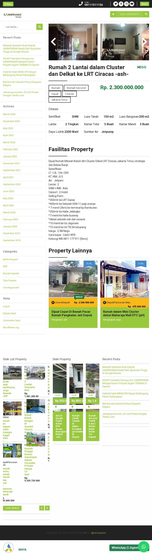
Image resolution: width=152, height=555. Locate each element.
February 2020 (10, 219)
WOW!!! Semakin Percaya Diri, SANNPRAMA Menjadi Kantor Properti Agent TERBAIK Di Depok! (21, 61)
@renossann (98, 532)
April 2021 (8, 177)
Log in (6, 306)
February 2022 (10, 149)
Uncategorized (11, 287)
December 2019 (11, 233)
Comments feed (11, 320)
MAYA (23, 549)
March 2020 (9, 212)
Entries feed (9, 313)
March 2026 (9, 114)
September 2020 (12, 184)
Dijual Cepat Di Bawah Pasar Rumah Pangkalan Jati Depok (72, 313)
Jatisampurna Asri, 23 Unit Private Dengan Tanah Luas (21, 94)
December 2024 (11, 121)
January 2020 (10, 226)
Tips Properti (9, 280)
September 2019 (12, 240)
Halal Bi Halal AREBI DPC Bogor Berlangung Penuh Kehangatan (19, 73)
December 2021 (11, 163)
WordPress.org (11, 327)
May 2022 (8, 128)
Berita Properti (10, 259)
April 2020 (8, 205)
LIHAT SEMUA (12, 508)
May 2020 (8, 198)
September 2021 (12, 170)
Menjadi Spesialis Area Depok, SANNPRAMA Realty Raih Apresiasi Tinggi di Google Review (22, 48)
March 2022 (9, 142)
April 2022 (8, 135)
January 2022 (10, 156)
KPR (5, 266)
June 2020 (8, 191)
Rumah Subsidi (11, 273)
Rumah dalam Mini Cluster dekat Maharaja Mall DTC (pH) (124, 313)
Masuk (144, 4)
